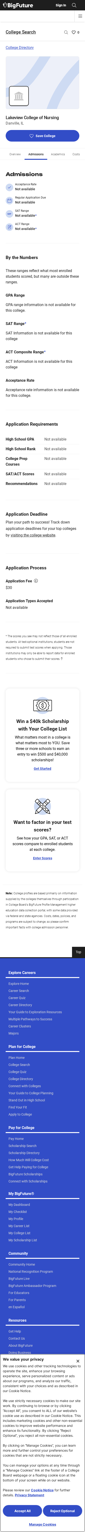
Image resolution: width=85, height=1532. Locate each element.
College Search (21, 32)
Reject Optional (62, 1511)
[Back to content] (61, 659)
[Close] (78, 1361)
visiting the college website (33, 535)
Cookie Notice (42, 1490)
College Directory (20, 47)
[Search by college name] (66, 32)
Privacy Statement (29, 1495)
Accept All (22, 1511)
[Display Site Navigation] (80, 16)
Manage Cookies (42, 1524)
